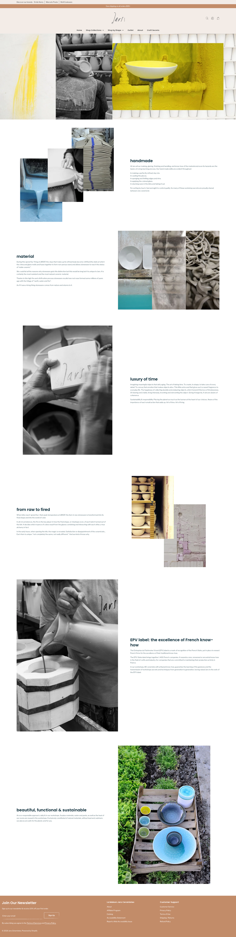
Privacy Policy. (50, 923)
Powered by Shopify (29, 931)
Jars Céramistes (14, 931)
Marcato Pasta (52, 2)
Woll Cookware (66, 2)
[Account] (212, 18)
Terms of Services (34, 923)
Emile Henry (38, 2)
